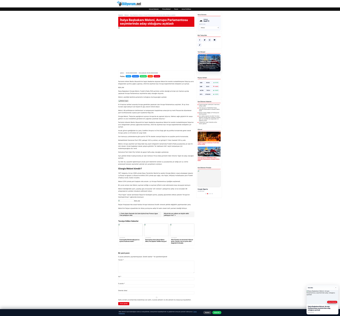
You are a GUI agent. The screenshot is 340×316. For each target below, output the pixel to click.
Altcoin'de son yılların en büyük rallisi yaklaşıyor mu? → (176, 214)
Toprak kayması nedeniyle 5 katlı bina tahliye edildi (209, 105)
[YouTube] (214, 40)
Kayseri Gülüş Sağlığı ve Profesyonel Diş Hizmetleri (209, 113)
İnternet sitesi (122, 290)
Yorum (121, 260)
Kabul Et (216, 312)
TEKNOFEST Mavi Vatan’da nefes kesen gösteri (208, 122)
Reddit (150, 76)
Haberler (120, 15)
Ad (119, 276)
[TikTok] (200, 45)
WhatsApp (143, 76)
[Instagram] (210, 40)
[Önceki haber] (214, 57)
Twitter (128, 76)
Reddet (207, 312)
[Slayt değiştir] (205, 193)
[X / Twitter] (205, 40)
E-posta (121, 283)
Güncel (126, 15)
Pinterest (157, 76)
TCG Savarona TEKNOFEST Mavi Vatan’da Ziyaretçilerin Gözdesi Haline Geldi (209, 109)
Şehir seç (202, 24)
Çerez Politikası (186, 9)
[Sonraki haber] (217, 57)
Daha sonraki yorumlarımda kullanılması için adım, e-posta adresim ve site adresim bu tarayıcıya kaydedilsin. (154, 300)
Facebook (135, 76)
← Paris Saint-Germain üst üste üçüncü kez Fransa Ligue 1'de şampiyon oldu (138, 214)
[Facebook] (200, 40)
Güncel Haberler (154, 9)
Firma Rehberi (166, 9)
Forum (176, 9)
